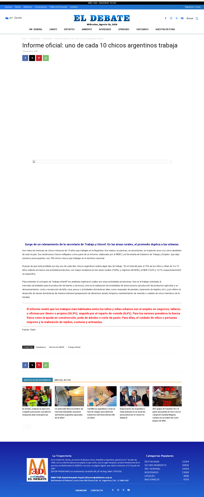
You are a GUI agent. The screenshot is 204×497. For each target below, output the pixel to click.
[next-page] (29, 427)
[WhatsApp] (46, 58)
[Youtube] (182, 18)
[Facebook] (166, 18)
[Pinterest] (39, 58)
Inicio (24, 38)
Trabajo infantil (74, 347)
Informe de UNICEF (56, 347)
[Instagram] (171, 18)
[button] (193, 18)
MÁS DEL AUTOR (63, 380)
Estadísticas (41, 347)
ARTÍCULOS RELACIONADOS (37, 380)
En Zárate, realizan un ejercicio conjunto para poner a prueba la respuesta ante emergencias (36, 412)
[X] (177, 18)
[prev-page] (24, 427)
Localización (35, 38)
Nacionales (47, 38)
